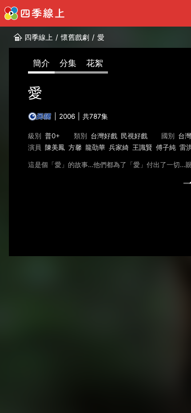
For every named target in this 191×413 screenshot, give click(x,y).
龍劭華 (95, 147)
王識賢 (142, 147)
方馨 (75, 147)
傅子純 (166, 147)
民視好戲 (134, 136)
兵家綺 (119, 147)
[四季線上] (34, 13)
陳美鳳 (55, 147)
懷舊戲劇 (75, 37)
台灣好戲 (104, 136)
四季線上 (38, 37)
